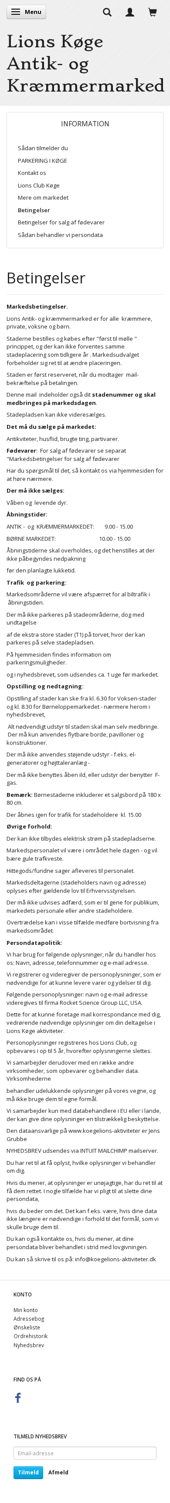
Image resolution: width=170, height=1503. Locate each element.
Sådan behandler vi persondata (60, 235)
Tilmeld (28, 1472)
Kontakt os (32, 173)
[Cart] (152, 11)
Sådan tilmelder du (43, 148)
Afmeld (58, 1472)
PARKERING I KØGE (42, 160)
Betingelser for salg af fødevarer (61, 222)
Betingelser (34, 210)
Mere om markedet (43, 197)
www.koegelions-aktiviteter (104, 1131)
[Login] (130, 11)
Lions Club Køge (39, 185)
